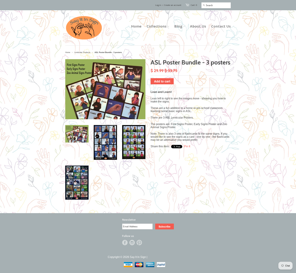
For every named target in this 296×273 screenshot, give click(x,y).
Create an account (172, 5)
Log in (158, 5)
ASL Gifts (71, 229)
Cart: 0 (194, 5)
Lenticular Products (77, 225)
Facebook (125, 242)
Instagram (132, 242)
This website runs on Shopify (165, 257)
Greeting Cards (74, 221)
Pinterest (139, 242)
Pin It (187, 146)
